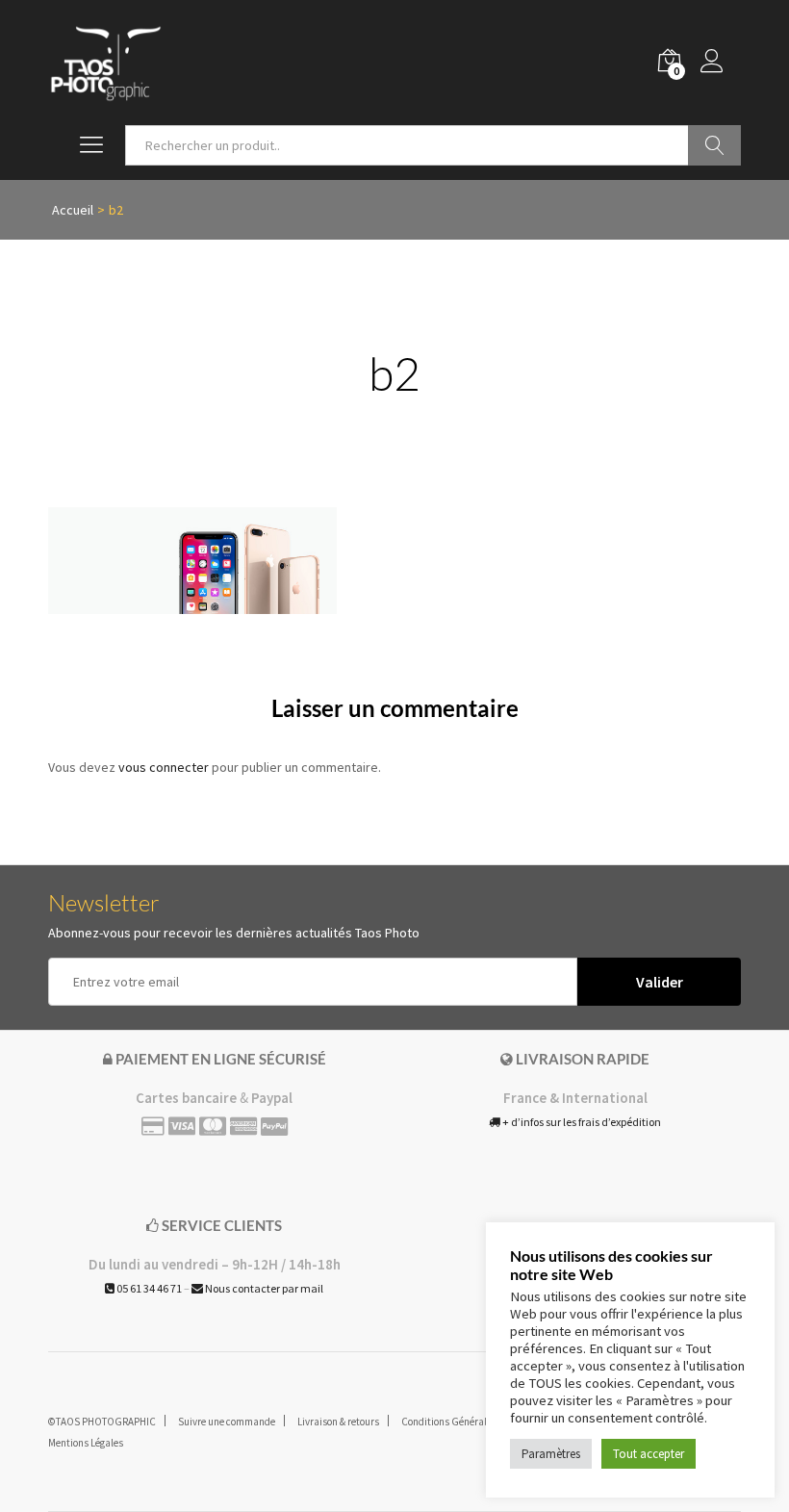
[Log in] (720, 62)
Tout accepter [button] (648, 1454)
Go (714, 145)
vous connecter (163, 767)
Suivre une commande (226, 1421)
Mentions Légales (85, 1442)
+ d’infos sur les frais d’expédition (580, 1122)
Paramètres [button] (551, 1454)
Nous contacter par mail (263, 1288)
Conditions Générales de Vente (468, 1421)
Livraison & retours (338, 1421)
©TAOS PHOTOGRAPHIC (102, 1421)
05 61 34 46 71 (148, 1288)
